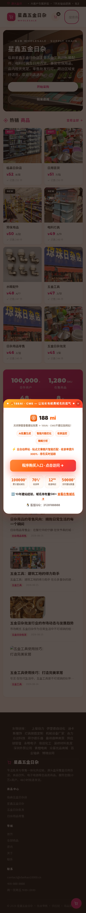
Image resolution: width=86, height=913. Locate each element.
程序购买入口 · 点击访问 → (43, 466)
